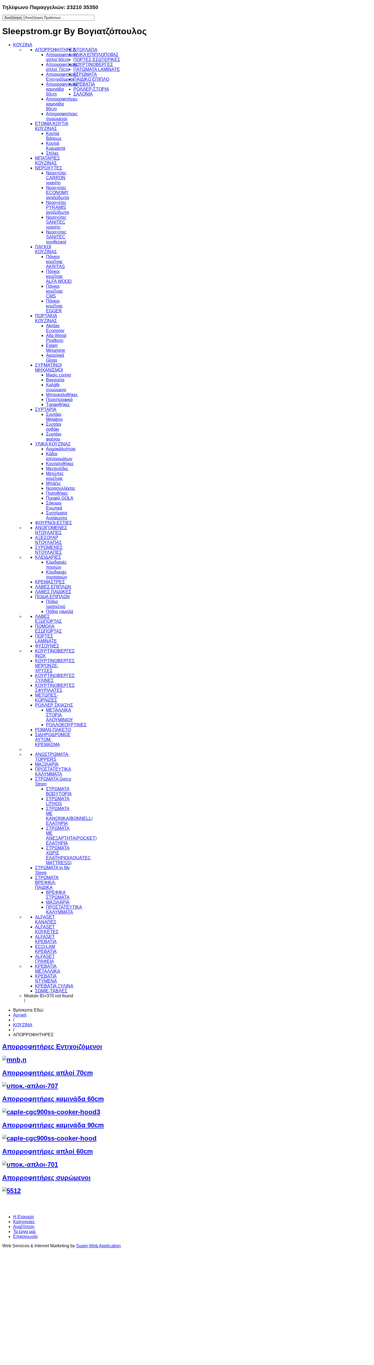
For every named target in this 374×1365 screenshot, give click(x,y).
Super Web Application (98, 1245)
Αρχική (20, 1015)
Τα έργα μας (24, 1231)
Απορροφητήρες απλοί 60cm (47, 1151)
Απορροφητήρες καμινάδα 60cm (53, 1098)
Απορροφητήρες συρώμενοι (46, 1177)
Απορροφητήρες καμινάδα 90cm (53, 1125)
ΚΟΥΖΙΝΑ (22, 1025)
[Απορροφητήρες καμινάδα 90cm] (49, 1138)
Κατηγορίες (24, 1221)
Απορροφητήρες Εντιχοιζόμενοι (52, 1046)
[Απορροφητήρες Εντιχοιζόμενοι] (14, 1059)
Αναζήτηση (23, 1226)
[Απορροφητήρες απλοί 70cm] (30, 1086)
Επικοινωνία (25, 1236)
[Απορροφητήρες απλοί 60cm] (30, 1164)
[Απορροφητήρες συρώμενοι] (11, 1190)
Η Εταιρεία (23, 1216)
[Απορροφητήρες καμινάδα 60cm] (51, 1112)
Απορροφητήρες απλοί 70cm (47, 1072)
